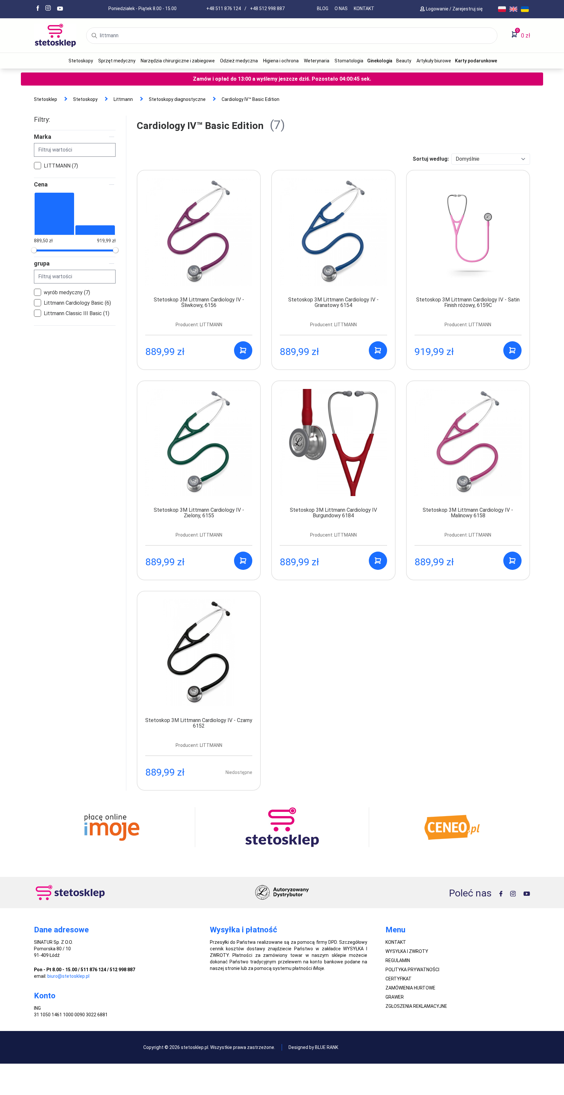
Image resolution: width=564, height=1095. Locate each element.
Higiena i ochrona (281, 60)
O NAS (341, 8)
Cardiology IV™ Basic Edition (250, 99)
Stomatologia (349, 60)
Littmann (123, 99)
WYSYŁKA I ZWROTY (406, 951)
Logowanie (437, 8)
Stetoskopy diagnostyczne (177, 99)
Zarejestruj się (468, 8)
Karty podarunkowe (476, 60)
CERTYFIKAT (398, 978)
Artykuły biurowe (433, 60)
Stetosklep (45, 99)
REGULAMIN (397, 960)
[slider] (34, 250)
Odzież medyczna (239, 60)
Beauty (403, 60)
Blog (322, 8)
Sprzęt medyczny (116, 60)
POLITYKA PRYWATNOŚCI (412, 969)
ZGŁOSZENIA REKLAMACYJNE (416, 1006)
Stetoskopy (81, 60)
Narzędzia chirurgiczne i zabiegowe (178, 60)
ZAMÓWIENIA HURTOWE (410, 987)
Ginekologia (379, 60)
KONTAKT (364, 8)
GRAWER (394, 997)
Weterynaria (316, 60)
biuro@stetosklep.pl (68, 976)
